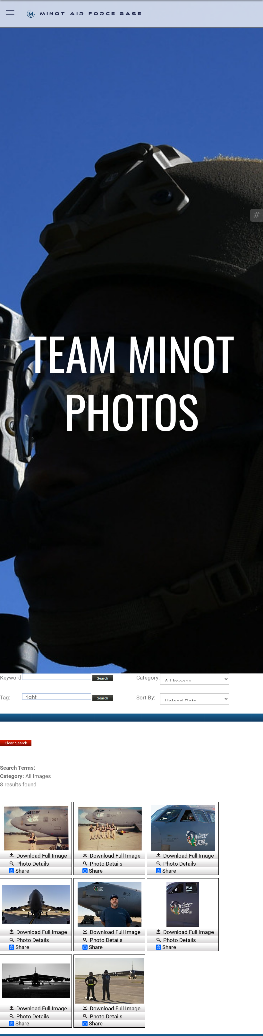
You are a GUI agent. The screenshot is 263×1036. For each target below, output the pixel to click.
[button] (10, 13)
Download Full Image (41, 855)
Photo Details (32, 863)
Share (22, 870)
